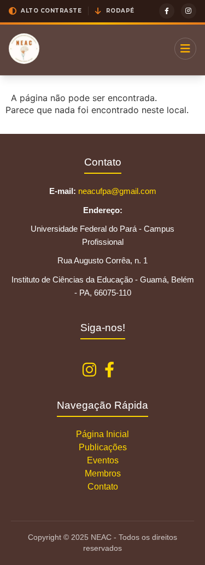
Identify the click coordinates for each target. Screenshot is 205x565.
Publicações (103, 447)
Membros (103, 473)
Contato (102, 486)
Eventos (103, 460)
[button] (45, 11)
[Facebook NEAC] (109, 370)
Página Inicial (102, 434)
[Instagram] (188, 11)
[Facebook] (166, 11)
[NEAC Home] (24, 48)
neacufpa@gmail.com (117, 191)
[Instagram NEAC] (89, 370)
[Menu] (185, 49)
